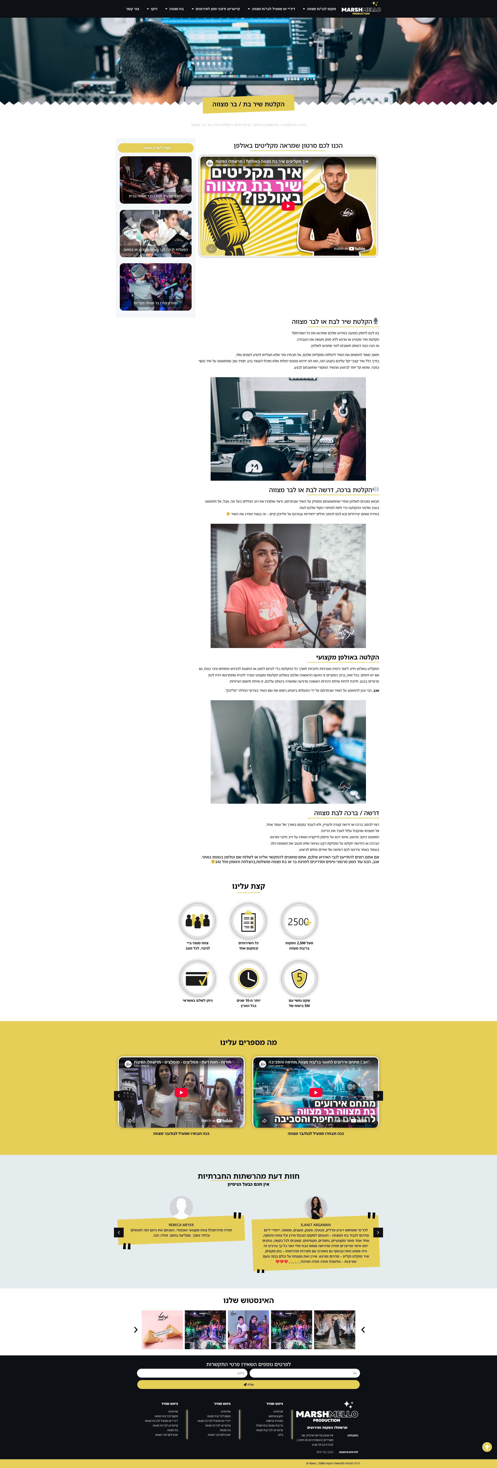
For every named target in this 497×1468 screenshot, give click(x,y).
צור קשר (132, 8)
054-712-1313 (324, 1452)
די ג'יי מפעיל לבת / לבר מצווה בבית (155, 196)
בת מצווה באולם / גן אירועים (257, 124)
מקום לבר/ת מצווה (321, 8)
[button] (119, 1096)
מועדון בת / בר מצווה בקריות (156, 303)
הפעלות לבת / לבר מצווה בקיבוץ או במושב (155, 249)
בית (303, 124)
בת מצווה (176, 8)
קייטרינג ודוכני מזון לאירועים (218, 8)
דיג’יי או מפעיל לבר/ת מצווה (273, 8)
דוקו (154, 8)
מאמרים (310, 1463)
